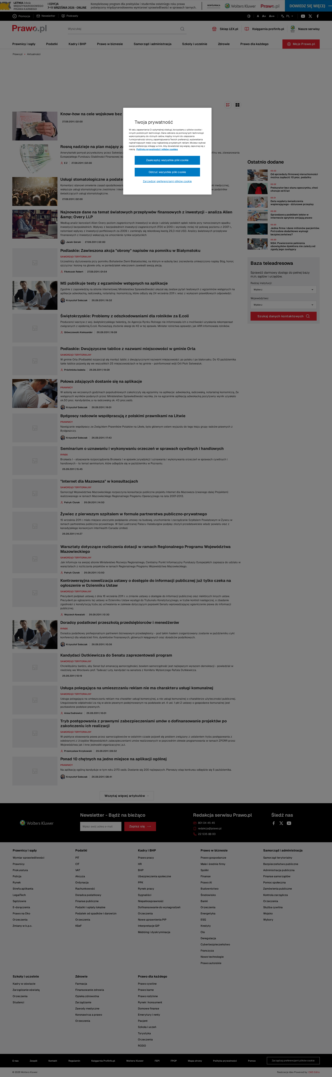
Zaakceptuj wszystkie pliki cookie (167, 160)
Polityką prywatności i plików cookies (157, 149)
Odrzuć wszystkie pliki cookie (167, 172)
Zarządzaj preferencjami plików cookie (167, 181)
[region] (167, 151)
